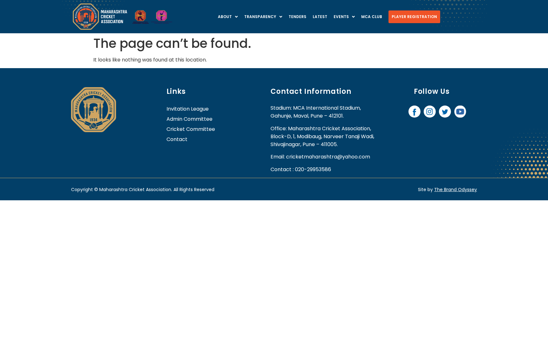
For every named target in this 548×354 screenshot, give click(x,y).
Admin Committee (189, 119)
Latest (320, 16)
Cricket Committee (190, 129)
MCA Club (371, 16)
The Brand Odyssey (455, 189)
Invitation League (187, 109)
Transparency (260, 16)
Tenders (297, 16)
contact (176, 139)
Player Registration (414, 16)
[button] (228, 16)
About (225, 16)
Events (341, 16)
